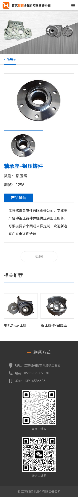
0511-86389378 (36, 373)
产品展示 (10, 59)
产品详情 (18, 198)
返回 (39, 256)
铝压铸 (21, 176)
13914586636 (35, 381)
